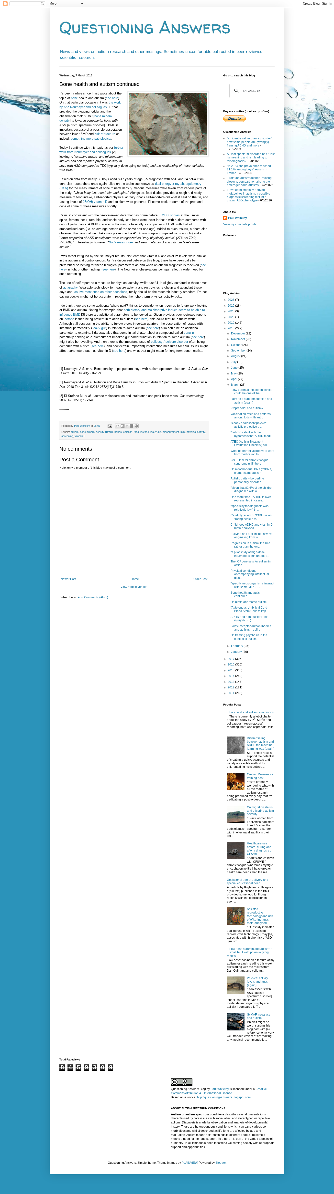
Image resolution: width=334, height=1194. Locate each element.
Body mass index (121, 242)
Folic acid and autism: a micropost (251, 712)
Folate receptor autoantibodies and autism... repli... (251, 627)
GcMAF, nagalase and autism (258, 1016)
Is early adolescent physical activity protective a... (249, 424)
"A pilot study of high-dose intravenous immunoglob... (250, 553)
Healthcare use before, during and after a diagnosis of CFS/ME (259, 849)
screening (67, 436)
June (234, 367)
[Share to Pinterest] (136, 426)
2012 (231, 687)
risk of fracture (105, 134)
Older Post (200, 579)
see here (112, 98)
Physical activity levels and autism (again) (258, 981)
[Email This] (117, 426)
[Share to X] (126, 426)
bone (74, 98)
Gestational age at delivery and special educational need (247, 881)
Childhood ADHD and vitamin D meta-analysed (252, 526)
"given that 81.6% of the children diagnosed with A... (252, 489)
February (237, 646)
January (237, 652)
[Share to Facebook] (131, 426)
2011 (231, 693)
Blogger (220, 1162)
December (238, 333)
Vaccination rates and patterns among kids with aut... (251, 415)
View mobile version (134, 587)
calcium (127, 431)
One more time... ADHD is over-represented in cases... (251, 498)
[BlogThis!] (122, 426)
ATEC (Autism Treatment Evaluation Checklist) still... (250, 443)
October (236, 345)
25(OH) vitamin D (95, 202)
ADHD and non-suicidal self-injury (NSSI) (249, 618)
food (136, 431)
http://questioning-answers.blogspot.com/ (224, 1097)
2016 (231, 664)
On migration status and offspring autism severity (260, 811)
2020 (231, 317)
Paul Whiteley (237, 218)
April (234, 379)
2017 (231, 659)
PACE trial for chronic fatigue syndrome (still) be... (249, 461)
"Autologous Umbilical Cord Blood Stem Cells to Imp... (249, 609)
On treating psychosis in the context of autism (249, 636)
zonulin (189, 332)
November (238, 339)
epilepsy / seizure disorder (169, 341)
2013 (231, 682)
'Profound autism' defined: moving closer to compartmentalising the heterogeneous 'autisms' (249, 181)
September (238, 350)
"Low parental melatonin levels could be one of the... (251, 391)
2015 (231, 670)
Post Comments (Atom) (93, 597)
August (236, 356)
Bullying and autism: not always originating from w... (251, 535)
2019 (231, 322)
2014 (231, 676)
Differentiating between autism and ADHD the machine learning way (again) (260, 743)
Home (135, 579)
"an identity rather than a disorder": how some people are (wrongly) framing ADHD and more (250, 142)
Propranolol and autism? (247, 408)
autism (74, 431)
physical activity (196, 431)
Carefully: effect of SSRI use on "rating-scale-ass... (251, 517)
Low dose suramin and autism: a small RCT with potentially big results (249, 952)
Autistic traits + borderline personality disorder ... (247, 480)
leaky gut (99, 328)
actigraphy (70, 287)
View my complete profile (239, 224)
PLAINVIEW (189, 1162)
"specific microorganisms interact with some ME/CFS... (252, 585)
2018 (231, 328)
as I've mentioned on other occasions (100, 292)
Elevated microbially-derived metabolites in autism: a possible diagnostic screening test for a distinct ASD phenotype (248, 195)
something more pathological (91, 138)
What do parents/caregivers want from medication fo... (252, 452)
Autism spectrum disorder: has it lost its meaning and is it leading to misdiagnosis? (251, 157)
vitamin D (80, 436)
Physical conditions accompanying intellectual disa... (250, 574)
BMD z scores (169, 215)
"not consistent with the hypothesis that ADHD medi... (252, 434)
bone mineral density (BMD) (96, 431)
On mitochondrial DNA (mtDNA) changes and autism (251, 470)
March (235, 384)
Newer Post (68, 579)
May (234, 373)
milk (182, 431)
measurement (171, 431)
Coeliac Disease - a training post (260, 776)
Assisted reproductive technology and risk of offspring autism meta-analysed (260, 916)
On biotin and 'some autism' (249, 602)
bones (118, 431)
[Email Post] (109, 425)
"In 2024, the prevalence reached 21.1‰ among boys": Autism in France (249, 169)
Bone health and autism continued (246, 594)
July (234, 362)
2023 (231, 311)
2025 (231, 305)
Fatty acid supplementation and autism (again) (251, 400)
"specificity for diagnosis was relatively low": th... (249, 507)
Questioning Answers (145, 27)
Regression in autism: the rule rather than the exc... (250, 544)
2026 (231, 299)
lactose (69, 319)
